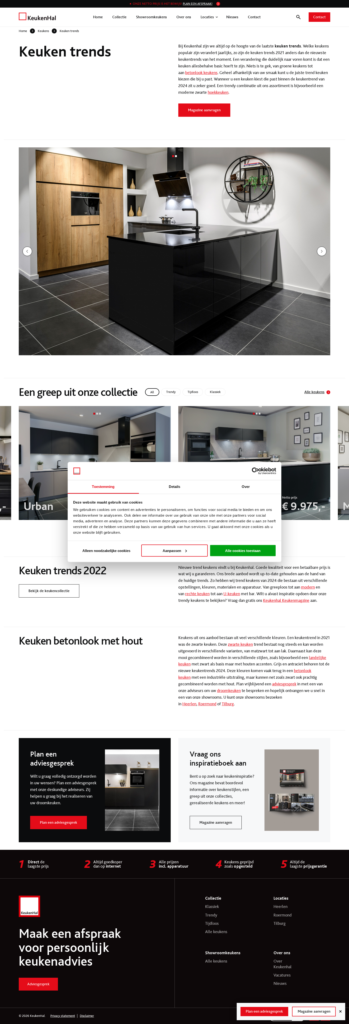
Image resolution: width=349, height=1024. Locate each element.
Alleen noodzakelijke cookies (106, 550)
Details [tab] (174, 487)
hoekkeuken (218, 92)
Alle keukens (314, 392)
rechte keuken (197, 593)
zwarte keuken (240, 644)
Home (98, 17)
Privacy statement (62, 1016)
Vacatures (282, 975)
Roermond (207, 703)
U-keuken (231, 593)
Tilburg (228, 703)
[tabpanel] (174, 251)
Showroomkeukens (151, 17)
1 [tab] (173, 156)
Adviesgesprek (38, 984)
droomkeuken (229, 690)
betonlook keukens (201, 72)
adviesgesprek (284, 684)
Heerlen (189, 703)
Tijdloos (212, 923)
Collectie (119, 17)
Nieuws (232, 17)
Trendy (211, 915)
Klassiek (212, 906)
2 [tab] (176, 156)
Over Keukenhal (283, 964)
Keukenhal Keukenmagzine (286, 600)
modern (308, 587)
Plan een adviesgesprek (58, 822)
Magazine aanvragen (204, 110)
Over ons (183, 17)
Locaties (207, 17)
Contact (254, 17)
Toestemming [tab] (103, 487)
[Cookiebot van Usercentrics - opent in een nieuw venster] (255, 471)
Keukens (43, 31)
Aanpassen (172, 550)
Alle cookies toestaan (242, 550)
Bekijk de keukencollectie (49, 591)
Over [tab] (246, 487)
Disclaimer (87, 1016)
